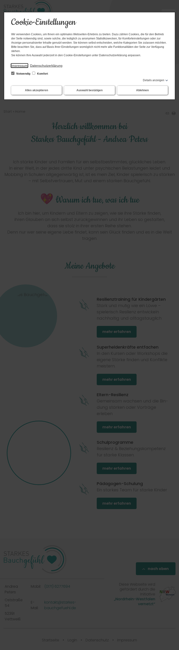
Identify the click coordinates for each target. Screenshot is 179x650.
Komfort (42, 73)
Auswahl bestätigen (89, 90)
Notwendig (23, 73)
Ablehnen (142, 90)
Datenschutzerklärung (46, 65)
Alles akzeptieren (36, 90)
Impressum (19, 65)
